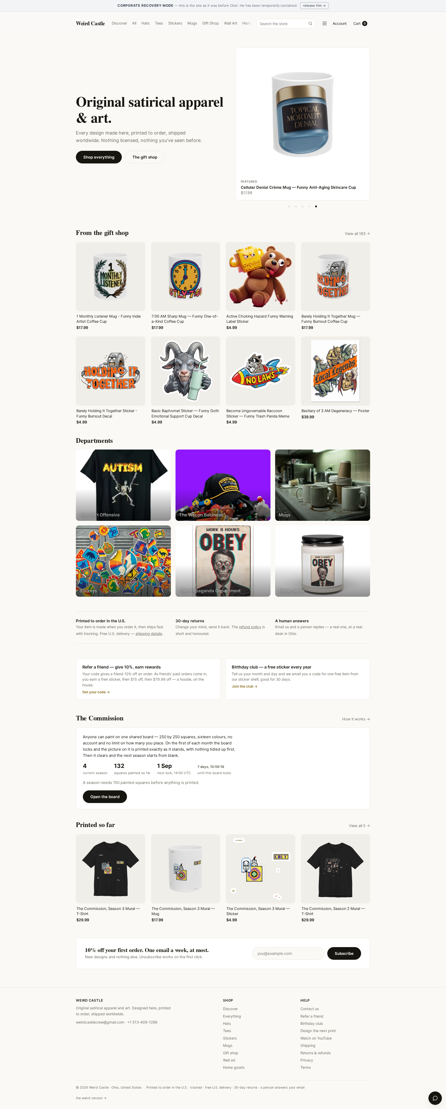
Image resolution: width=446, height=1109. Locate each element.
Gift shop (230, 1053)
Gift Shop (210, 23)
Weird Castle (90, 23)
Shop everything (98, 157)
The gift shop (144, 157)
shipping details (149, 633)
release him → (314, 5)
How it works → (356, 719)
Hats (145, 23)
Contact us (309, 1008)
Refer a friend (311, 1016)
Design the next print (318, 1030)
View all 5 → (359, 825)
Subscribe (344, 953)
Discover (119, 23)
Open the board (105, 796)
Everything (232, 1016)
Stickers (175, 23)
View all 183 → (357, 233)
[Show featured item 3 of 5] (303, 206)
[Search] (310, 23)
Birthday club (311, 1023)
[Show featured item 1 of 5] (289, 206)
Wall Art (230, 23)
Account (340, 23)
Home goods (233, 1067)
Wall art (229, 1060)
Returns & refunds (315, 1053)
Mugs (192, 23)
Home (247, 23)
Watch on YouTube (316, 1038)
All (134, 23)
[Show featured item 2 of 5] (296, 206)
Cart (359, 23)
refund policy (250, 627)
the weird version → (91, 1098)
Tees (159, 23)
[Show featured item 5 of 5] (316, 206)
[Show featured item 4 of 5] (309, 206)
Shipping (307, 1045)
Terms (305, 1067)
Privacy (306, 1060)
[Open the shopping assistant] (435, 1098)
